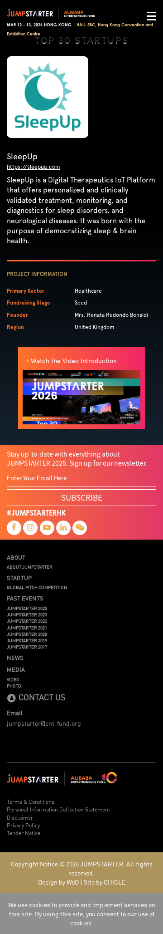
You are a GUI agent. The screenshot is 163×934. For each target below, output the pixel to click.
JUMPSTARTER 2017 (27, 647)
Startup (19, 578)
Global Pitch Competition (37, 587)
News (15, 658)
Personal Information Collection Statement (58, 809)
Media (16, 669)
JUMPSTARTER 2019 (27, 640)
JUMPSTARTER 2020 (27, 634)
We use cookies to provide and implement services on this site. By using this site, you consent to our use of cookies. (81, 913)
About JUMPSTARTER (30, 567)
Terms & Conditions (30, 801)
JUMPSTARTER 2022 (27, 621)
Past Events (25, 598)
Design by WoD (58, 881)
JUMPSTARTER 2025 (27, 608)
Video (13, 679)
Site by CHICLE (104, 881)
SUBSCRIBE (81, 497)
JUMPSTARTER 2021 (27, 627)
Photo (14, 686)
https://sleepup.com (33, 166)
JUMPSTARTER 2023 (27, 614)
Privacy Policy (23, 825)
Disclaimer (20, 817)
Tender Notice (23, 832)
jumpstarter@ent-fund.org (44, 723)
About (16, 557)
